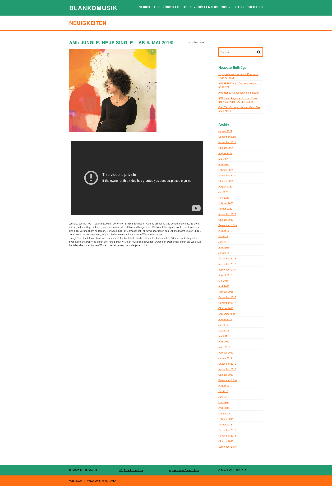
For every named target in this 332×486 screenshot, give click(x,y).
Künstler (171, 7)
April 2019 (223, 247)
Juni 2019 (223, 242)
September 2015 (227, 446)
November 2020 (227, 175)
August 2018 (225, 275)
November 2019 (227, 214)
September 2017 (227, 313)
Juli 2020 (223, 192)
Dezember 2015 (227, 430)
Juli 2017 (223, 325)
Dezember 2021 (227, 136)
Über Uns (255, 7)
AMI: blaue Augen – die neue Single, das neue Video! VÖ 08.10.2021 (238, 99)
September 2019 (227, 225)
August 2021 (225, 153)
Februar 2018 (225, 291)
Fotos (238, 7)
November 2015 (227, 435)
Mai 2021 (223, 159)
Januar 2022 (225, 131)
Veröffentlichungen (212, 7)
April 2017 (223, 341)
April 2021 (223, 164)
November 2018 (227, 264)
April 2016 (223, 408)
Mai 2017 (223, 336)
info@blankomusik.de (131, 470)
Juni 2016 (223, 396)
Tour (186, 7)
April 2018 (223, 286)
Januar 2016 (225, 424)
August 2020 (225, 186)
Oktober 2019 (225, 219)
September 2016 (227, 380)
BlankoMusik (93, 7)
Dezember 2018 (227, 258)
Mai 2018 (223, 280)
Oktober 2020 (225, 181)
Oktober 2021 (225, 147)
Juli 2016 (223, 391)
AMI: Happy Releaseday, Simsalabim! (238, 92)
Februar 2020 (225, 203)
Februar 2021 (225, 170)
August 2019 (225, 230)
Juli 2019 (223, 236)
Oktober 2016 (225, 374)
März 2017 (224, 347)
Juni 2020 (223, 197)
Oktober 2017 (225, 308)
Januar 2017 (225, 358)
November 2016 (227, 369)
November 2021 (227, 142)
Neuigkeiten (149, 7)
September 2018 (227, 269)
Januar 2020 (225, 208)
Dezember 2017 (227, 297)
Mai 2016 (223, 402)
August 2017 (225, 319)
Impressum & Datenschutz (184, 470)
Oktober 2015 (225, 441)
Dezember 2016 (227, 363)
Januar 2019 (225, 253)
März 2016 (224, 413)
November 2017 (227, 302)
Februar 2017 (225, 352)
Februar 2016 (225, 419)
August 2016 (225, 385)
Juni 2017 (223, 330)
